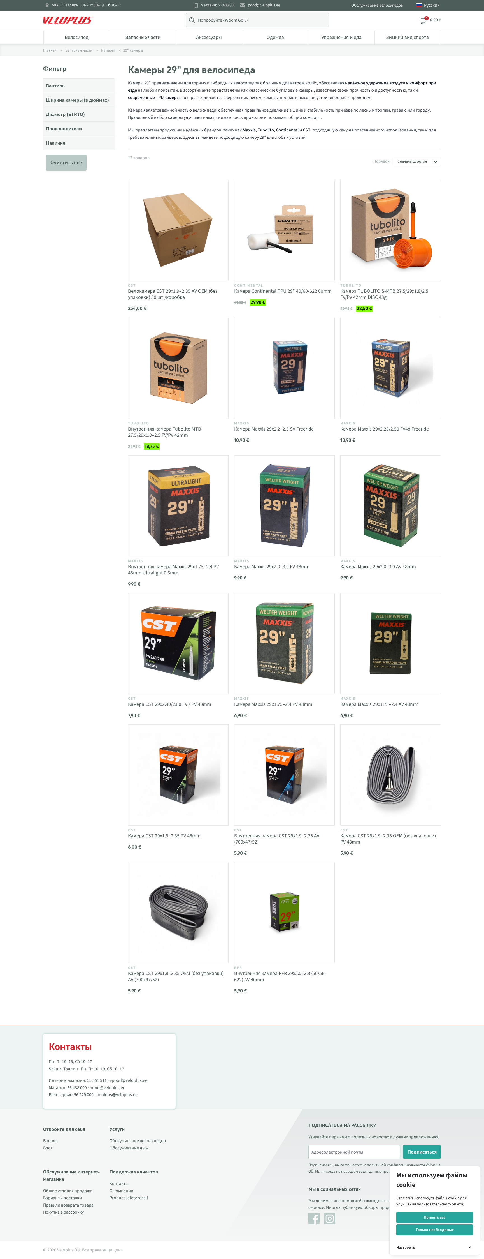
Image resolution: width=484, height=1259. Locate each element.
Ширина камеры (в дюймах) (77, 100)
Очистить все (66, 163)
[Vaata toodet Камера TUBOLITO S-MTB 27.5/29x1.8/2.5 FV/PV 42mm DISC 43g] (390, 230)
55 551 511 (97, 1080)
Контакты (119, 1184)
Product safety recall (129, 1198)
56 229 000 (84, 1095)
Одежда (275, 37)
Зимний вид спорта (407, 37)
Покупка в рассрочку (63, 1212)
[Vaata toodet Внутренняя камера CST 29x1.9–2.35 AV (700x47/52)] (284, 775)
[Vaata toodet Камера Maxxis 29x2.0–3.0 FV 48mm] (284, 505)
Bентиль (55, 86)
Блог (48, 1148)
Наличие (55, 143)
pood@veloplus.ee (264, 5)
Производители (64, 128)
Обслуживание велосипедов (377, 5)
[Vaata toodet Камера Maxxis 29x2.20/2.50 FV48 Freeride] (390, 368)
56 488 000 (77, 1088)
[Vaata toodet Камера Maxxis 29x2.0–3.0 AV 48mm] (390, 505)
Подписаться (422, 1152)
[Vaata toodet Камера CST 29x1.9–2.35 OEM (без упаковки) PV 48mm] (390, 775)
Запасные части (142, 37)
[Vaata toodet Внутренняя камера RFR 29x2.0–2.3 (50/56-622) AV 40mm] (284, 912)
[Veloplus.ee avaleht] (68, 20)
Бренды (51, 1141)
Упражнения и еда (341, 37)
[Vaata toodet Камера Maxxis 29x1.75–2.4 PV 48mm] (284, 643)
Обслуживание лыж (129, 1148)
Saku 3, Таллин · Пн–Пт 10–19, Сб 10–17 (86, 5)
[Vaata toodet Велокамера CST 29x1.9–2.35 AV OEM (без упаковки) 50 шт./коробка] (178, 230)
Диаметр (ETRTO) (65, 114)
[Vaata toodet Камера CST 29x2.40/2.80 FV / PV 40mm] (178, 643)
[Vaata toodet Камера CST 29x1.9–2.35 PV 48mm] (178, 775)
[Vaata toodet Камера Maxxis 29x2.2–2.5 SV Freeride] (284, 368)
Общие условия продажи (67, 1191)
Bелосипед (77, 37)
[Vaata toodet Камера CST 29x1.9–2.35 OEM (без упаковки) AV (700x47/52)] (178, 912)
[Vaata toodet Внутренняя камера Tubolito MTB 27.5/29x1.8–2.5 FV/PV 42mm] (178, 368)
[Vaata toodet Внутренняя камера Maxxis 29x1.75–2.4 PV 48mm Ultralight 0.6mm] (178, 505)
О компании (121, 1191)
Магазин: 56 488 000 (218, 5)
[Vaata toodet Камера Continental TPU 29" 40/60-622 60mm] (284, 230)
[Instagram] (329, 1218)
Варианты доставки (62, 1198)
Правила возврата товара (68, 1205)
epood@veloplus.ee (128, 1080)
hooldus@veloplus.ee (117, 1095)
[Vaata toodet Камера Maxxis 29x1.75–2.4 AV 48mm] (390, 643)
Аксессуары (209, 37)
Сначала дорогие (412, 161)
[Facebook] (314, 1218)
